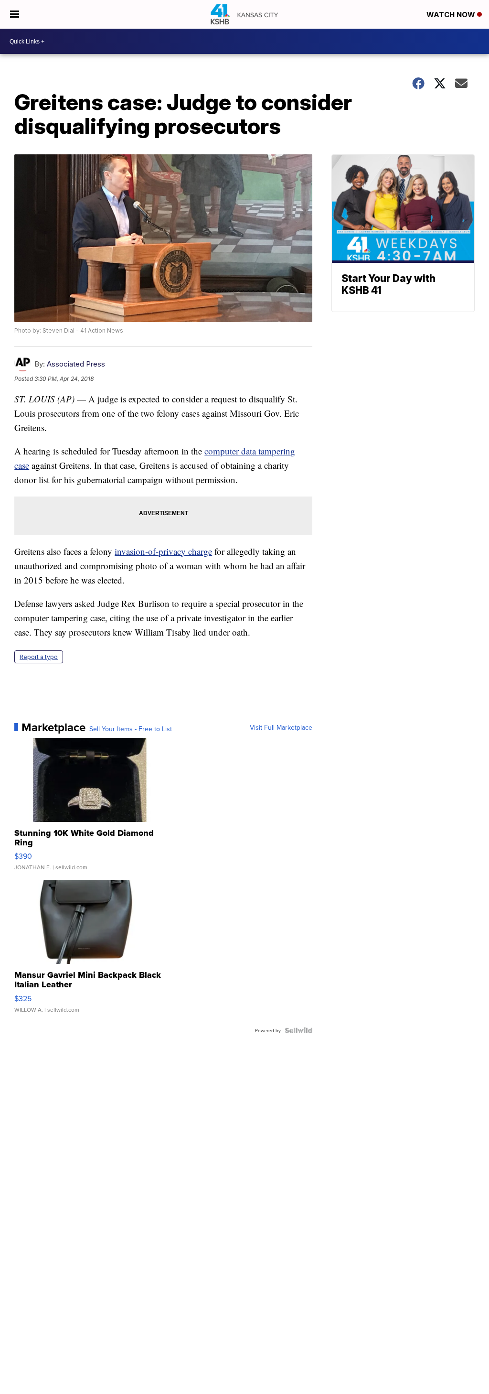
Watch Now (451, 14)
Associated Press (76, 363)
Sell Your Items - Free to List (130, 728)
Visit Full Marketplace (281, 727)
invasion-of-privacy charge (163, 551)
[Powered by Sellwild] (298, 1030)
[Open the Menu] (14, 14)
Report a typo (39, 656)
